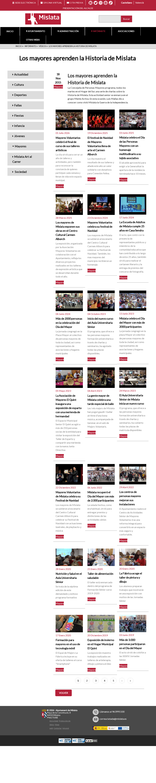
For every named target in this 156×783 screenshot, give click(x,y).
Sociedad (20, 171)
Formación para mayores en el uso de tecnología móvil (68, 644)
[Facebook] (90, 3)
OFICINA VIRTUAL (52, 2)
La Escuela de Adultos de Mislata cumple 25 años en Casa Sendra (132, 226)
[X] (95, 3)
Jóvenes (19, 136)
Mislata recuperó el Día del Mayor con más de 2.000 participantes (100, 496)
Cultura (19, 84)
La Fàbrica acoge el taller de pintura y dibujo (130, 577)
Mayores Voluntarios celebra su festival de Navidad (99, 226)
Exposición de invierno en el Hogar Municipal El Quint (100, 644)
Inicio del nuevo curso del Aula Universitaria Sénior (100, 322)
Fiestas (19, 115)
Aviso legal (54, 721)
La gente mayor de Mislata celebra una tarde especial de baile (100, 399)
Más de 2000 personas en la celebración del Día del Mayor (69, 322)
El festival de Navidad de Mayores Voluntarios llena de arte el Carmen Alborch (100, 146)
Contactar (58, 728)
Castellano (126, 2)
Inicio (10, 31)
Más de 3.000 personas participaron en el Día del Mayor (132, 644)
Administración (69, 31)
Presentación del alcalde (78, 8)
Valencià (139, 2)
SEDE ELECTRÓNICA (25, 2)
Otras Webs (33, 39)
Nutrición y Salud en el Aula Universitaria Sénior (69, 578)
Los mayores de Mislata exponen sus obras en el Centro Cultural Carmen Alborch (68, 231)
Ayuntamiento (36, 31)
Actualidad (21, 74)
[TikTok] (110, 3)
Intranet (65, 728)
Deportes (20, 95)
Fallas (18, 105)
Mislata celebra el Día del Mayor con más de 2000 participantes (132, 322)
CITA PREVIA (76, 2)
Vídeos (42, 46)
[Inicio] (41, 18)
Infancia (19, 125)
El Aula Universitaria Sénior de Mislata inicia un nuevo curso (131, 399)
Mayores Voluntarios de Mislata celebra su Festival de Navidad (68, 496)
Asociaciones (126, 31)
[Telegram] (105, 3)
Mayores (20, 146)
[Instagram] (100, 3)
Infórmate (99, 31)
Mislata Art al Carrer (22, 159)
